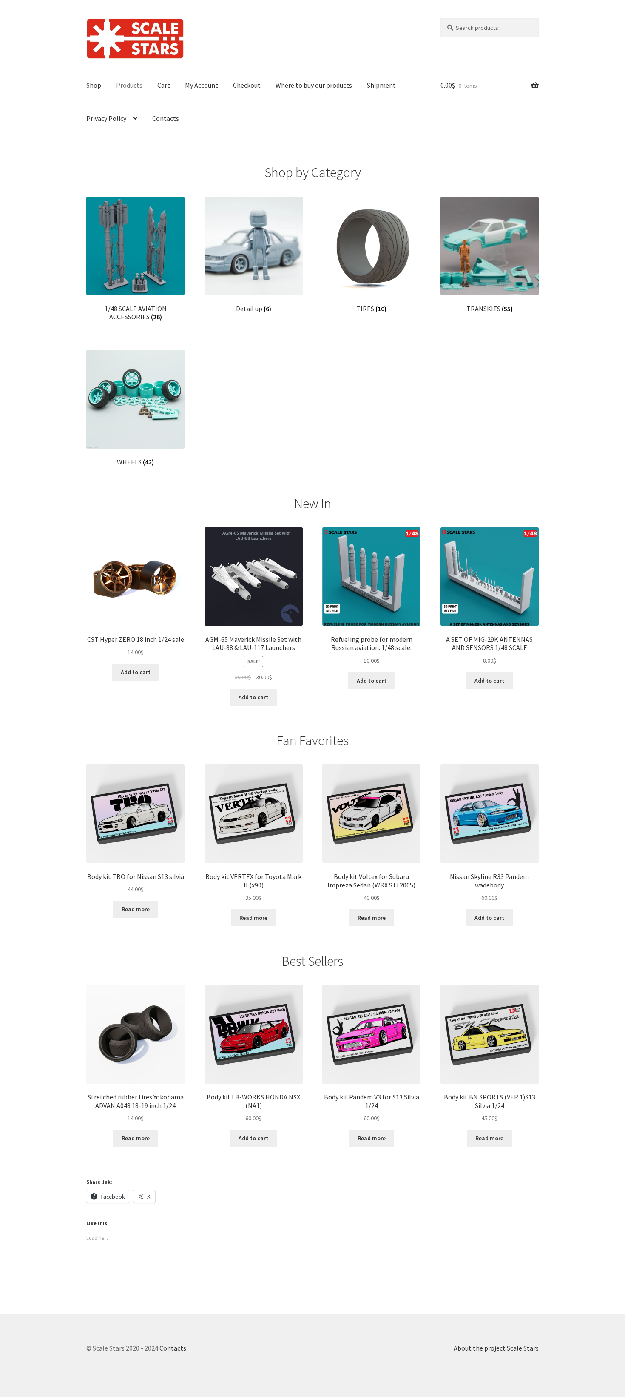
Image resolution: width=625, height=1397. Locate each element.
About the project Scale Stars (496, 1348)
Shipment (381, 85)
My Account (201, 85)
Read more (136, 909)
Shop (93, 85)
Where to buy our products (314, 85)
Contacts (165, 118)
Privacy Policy (106, 118)
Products (129, 85)
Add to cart (136, 672)
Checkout (247, 85)
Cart (163, 85)
